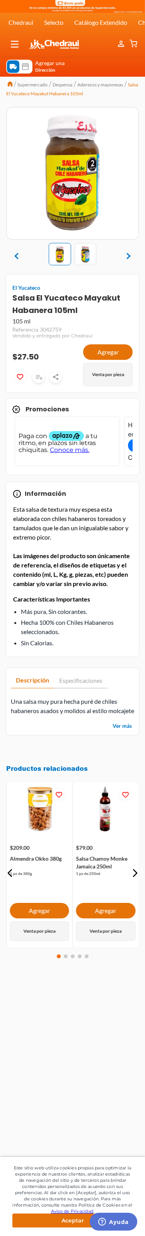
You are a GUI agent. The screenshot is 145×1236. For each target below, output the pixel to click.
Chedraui (21, 22)
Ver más (122, 725)
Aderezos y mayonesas (100, 85)
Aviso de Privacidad (72, 1211)
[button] (14, 44)
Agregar (108, 352)
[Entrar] (122, 44)
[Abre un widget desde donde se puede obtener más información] (113, 1222)
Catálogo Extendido (100, 22)
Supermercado (32, 85)
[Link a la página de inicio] (10, 85)
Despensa (62, 85)
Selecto (53, 22)
